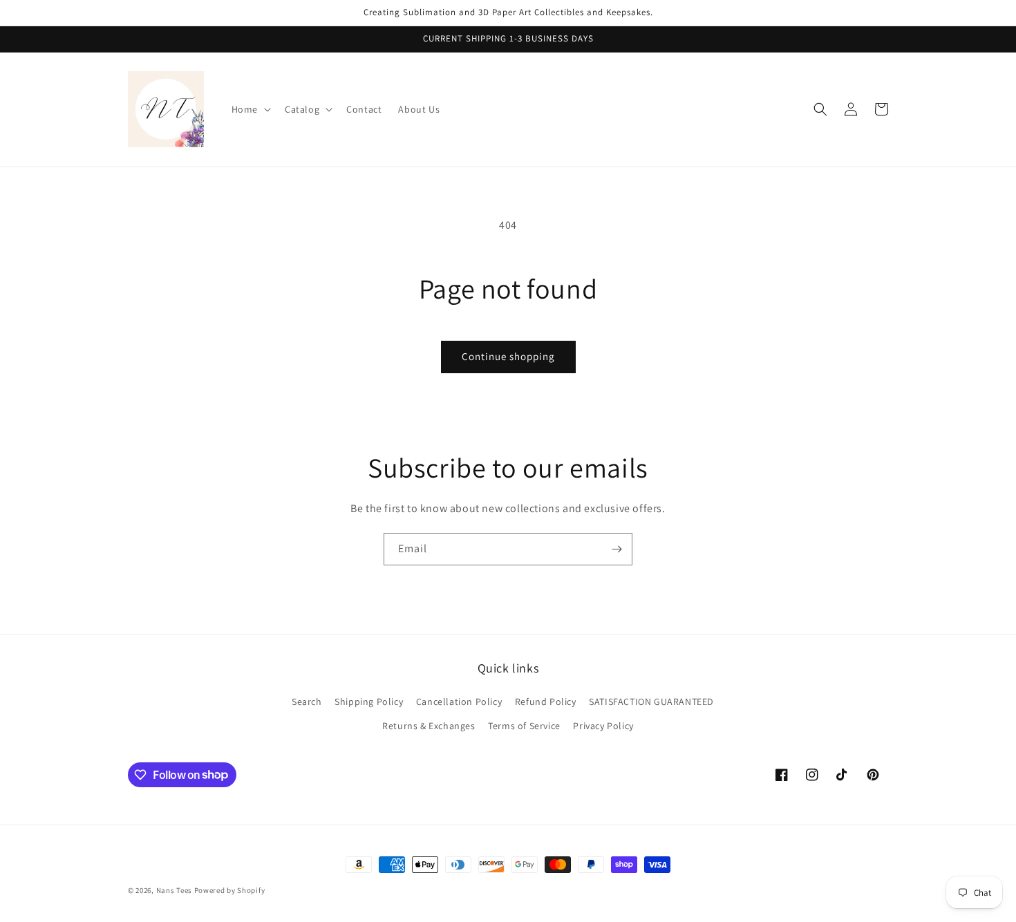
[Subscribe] (616, 549)
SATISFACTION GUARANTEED (651, 701)
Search (307, 701)
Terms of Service (524, 725)
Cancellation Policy (459, 701)
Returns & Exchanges (428, 725)
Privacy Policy (603, 725)
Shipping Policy (369, 701)
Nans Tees (174, 890)
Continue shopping (508, 356)
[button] (249, 109)
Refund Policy (545, 701)
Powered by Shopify (229, 890)
